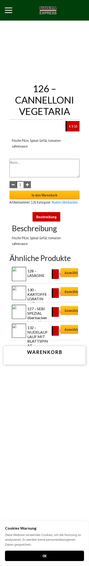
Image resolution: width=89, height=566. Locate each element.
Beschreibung (46, 216)
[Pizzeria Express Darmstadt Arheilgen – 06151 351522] (48, 10)
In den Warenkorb (44, 195)
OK (44, 555)
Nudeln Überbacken (65, 202)
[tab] (46, 217)
